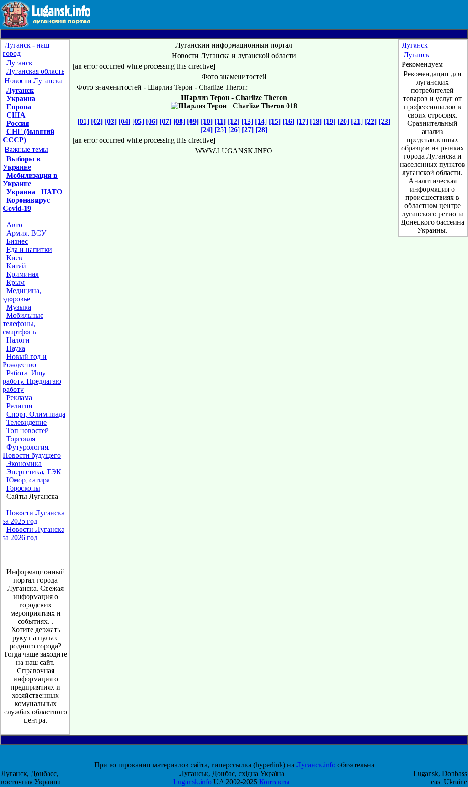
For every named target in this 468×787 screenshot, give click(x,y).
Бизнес (17, 241)
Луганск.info (315, 765)
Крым (15, 282)
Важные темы (26, 149)
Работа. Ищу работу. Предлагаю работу (32, 381)
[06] (152, 121)
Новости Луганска (34, 81)
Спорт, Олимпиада (35, 414)
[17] (302, 121)
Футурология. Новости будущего (32, 451)
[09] (193, 121)
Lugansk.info (192, 782)
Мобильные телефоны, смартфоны (23, 323)
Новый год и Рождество (25, 361)
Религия (19, 406)
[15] (275, 121)
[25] (220, 130)
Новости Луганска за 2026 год (33, 533)
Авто (14, 225)
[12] (233, 121)
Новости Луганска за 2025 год (33, 517)
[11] (220, 121)
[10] (207, 121)
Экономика (24, 463)
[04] (124, 121)
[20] (343, 121)
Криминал (22, 274)
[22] (371, 121)
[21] (357, 121)
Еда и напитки (29, 249)
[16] (288, 121)
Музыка (18, 307)
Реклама (19, 398)
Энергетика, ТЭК (33, 472)
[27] (248, 130)
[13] (247, 121)
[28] (261, 130)
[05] (138, 121)
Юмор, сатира (28, 480)
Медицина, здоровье (22, 295)
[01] (83, 121)
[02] (97, 121)
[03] (111, 121)
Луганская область (35, 71)
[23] (384, 121)
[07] (165, 121)
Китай (16, 266)
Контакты (274, 782)
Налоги (18, 340)
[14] (261, 121)
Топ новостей (27, 430)
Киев (14, 258)
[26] (234, 130)
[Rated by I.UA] (242, 756)
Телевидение (26, 422)
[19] (329, 121)
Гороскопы (23, 488)
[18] (316, 121)
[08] (179, 121)
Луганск (19, 63)
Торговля (20, 439)
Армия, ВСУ (26, 233)
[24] (207, 130)
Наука (15, 348)
